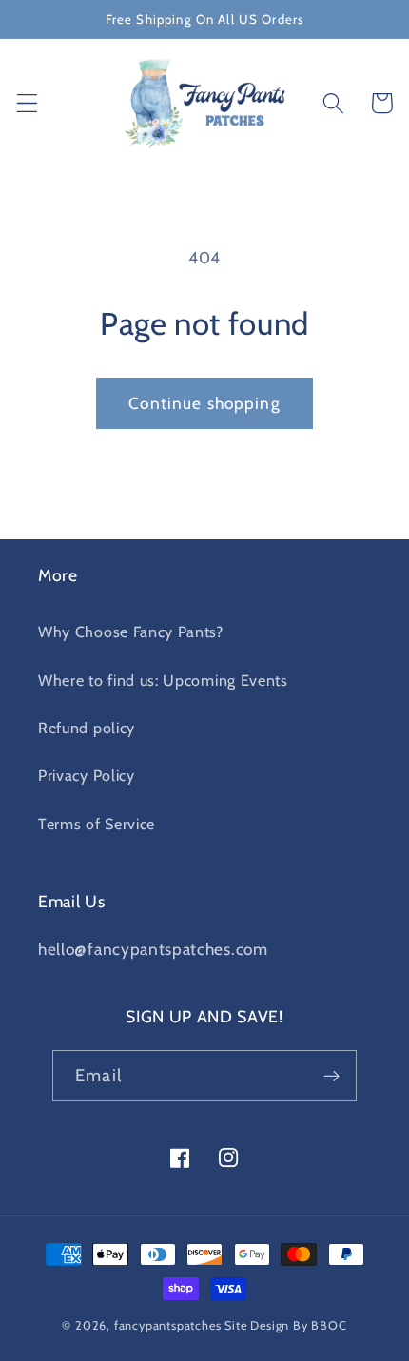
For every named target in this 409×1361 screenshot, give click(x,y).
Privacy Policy (86, 775)
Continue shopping (204, 403)
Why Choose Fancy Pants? (131, 631)
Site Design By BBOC (285, 1325)
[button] (27, 103)
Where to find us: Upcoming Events (163, 680)
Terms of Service (96, 823)
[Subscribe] (331, 1075)
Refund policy (86, 727)
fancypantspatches (168, 1325)
